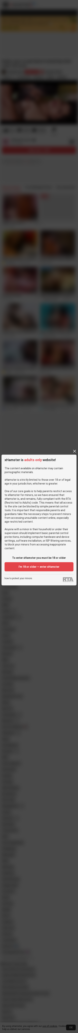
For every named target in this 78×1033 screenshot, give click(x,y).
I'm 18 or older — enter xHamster (39, 566)
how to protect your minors (18, 578)
